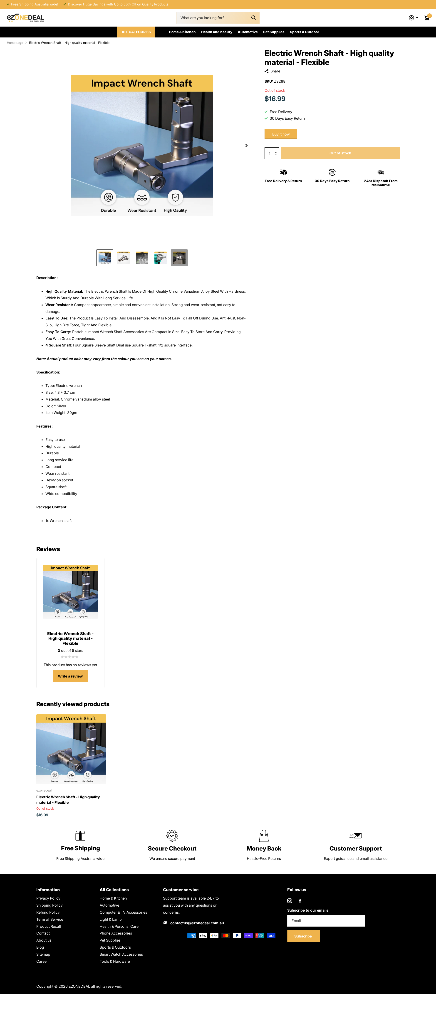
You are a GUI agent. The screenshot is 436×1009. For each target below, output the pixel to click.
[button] (246, 145)
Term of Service (49, 919)
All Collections (114, 889)
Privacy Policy (48, 898)
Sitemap (43, 954)
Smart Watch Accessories (121, 954)
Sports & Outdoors (115, 947)
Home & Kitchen (182, 32)
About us (43, 940)
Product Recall (48, 926)
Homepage (15, 43)
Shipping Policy (49, 905)
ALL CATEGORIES (136, 32)
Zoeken (253, 18)
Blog (40, 947)
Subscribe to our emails (307, 910)
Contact (43, 933)
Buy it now (281, 134)
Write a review (70, 676)
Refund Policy (48, 912)
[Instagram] (289, 900)
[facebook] (300, 901)
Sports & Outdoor (304, 32)
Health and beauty (216, 32)
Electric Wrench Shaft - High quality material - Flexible (68, 800)
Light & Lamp (111, 919)
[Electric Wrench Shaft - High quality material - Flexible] (71, 749)
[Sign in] (413, 18)
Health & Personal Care (119, 926)
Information (48, 889)
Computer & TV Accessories (123, 912)
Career (42, 961)
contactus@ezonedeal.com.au (197, 923)
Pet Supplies (274, 32)
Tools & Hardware (115, 961)
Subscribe (303, 936)
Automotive (248, 32)
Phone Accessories (116, 933)
